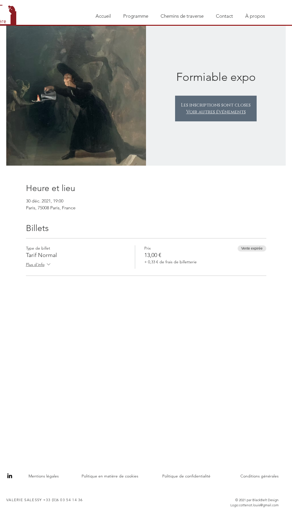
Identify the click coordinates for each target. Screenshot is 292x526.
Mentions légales (44, 476)
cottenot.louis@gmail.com (259, 505)
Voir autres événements (216, 112)
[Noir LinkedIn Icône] (9, 475)
